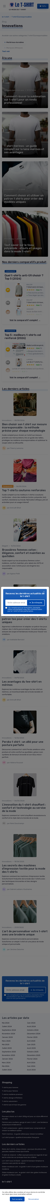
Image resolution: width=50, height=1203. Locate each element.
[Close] (44, 592)
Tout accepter (17, 1199)
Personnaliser (33, 1199)
